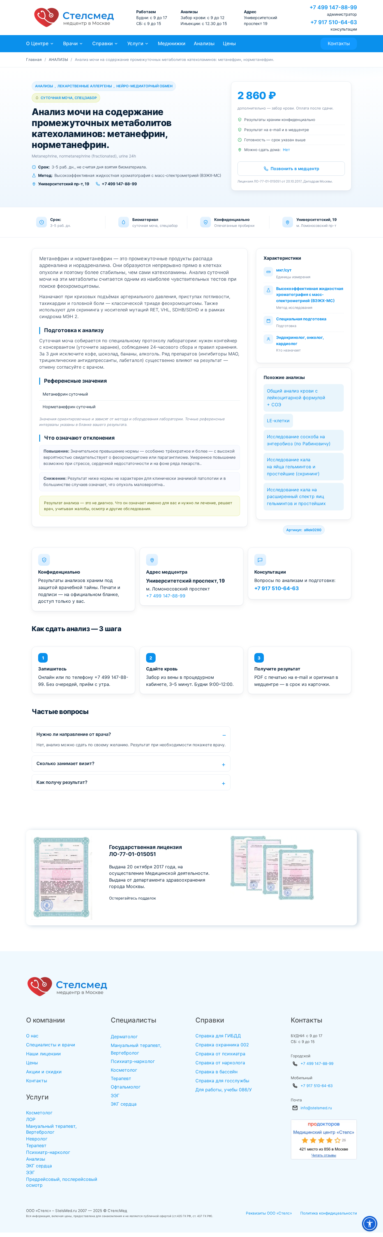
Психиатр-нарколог (48, 1152)
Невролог (36, 1139)
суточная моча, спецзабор (69, 98)
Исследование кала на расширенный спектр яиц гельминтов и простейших (296, 496)
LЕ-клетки (278, 420)
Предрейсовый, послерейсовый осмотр (61, 1182)
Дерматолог (124, 1036)
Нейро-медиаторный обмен (144, 86)
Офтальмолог (125, 1087)
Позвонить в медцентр (295, 168)
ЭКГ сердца (39, 1165)
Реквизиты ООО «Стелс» (269, 1213)
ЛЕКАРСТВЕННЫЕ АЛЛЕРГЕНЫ (84, 86)
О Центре (37, 43)
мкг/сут (284, 270)
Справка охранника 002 (222, 1044)
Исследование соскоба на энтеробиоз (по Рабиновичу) (299, 440)
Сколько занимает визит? (65, 763)
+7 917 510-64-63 (276, 588)
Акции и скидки (44, 1071)
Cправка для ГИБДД (218, 1036)
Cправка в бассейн (216, 1071)
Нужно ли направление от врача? (73, 734)
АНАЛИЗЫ (58, 59)
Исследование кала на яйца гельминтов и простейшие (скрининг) (293, 466)
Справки (102, 43)
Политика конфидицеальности (328, 1213)
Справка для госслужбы (222, 1080)
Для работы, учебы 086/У (223, 1089)
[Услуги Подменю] (146, 43)
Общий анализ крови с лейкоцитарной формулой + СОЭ (296, 398)
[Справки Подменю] (116, 43)
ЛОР (30, 1119)
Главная (34, 59)
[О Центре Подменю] (52, 43)
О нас (32, 1036)
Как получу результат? (61, 782)
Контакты (339, 43)
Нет (286, 149)
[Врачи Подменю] (81, 43)
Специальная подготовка (301, 318)
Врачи (70, 43)
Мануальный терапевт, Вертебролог (51, 1129)
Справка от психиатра (220, 1053)
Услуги (135, 43)
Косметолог (39, 1112)
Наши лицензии (43, 1053)
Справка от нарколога (220, 1062)
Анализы (204, 43)
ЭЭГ (30, 1172)
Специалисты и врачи (50, 1044)
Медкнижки (171, 43)
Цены (229, 43)
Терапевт (36, 1145)
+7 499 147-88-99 (165, 596)
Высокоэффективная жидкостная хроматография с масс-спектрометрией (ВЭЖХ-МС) (309, 294)
